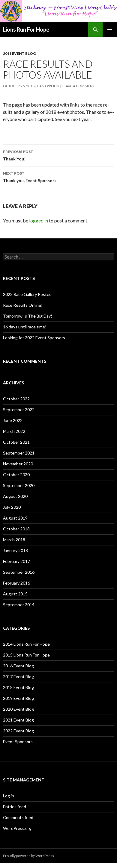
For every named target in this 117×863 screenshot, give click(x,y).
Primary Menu (110, 29)
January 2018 (15, 550)
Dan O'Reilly (48, 86)
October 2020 (16, 474)
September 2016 (18, 572)
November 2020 (18, 463)
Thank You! (18, 155)
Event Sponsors (18, 741)
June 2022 (12, 420)
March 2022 (14, 431)
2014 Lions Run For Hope (26, 644)
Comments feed (18, 817)
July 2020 (12, 507)
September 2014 (18, 604)
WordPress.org (17, 828)
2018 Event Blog (19, 53)
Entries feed (14, 806)
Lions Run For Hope (26, 29)
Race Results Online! (23, 305)
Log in (8, 795)
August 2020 (15, 496)
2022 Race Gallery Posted (27, 294)
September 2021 (18, 452)
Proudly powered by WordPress (28, 855)
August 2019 (15, 517)
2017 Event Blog (18, 676)
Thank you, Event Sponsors (29, 177)
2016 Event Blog (18, 665)
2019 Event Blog (18, 698)
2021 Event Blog (18, 719)
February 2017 (16, 561)
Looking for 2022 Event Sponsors (34, 337)
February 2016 (16, 582)
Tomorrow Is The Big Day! (27, 315)
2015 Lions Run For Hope (26, 654)
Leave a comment (78, 86)
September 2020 (18, 485)
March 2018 (14, 539)
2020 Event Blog (18, 709)
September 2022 (18, 409)
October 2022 (16, 398)
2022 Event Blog (18, 730)
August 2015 (15, 593)
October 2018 (16, 528)
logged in (38, 220)
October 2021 (16, 442)
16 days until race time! (24, 326)
